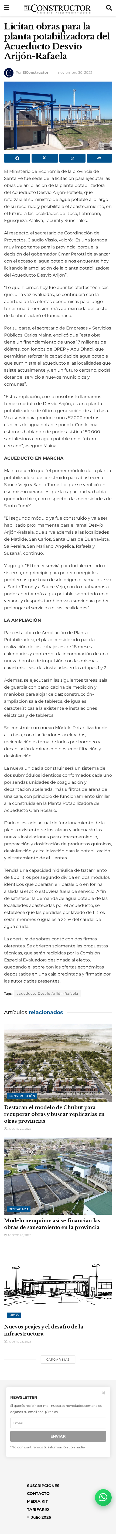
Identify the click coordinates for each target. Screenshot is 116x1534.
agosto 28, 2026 (19, 1129)
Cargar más (58, 1359)
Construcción (22, 1096)
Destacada (19, 1209)
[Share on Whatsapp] (72, 158)
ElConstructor (35, 72)
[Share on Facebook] (17, 158)
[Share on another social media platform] (99, 158)
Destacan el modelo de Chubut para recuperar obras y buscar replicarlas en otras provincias (54, 1114)
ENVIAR (58, 1436)
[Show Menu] (6, 8)
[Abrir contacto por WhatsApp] (103, 1497)
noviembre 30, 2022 (75, 72)
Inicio (14, 1315)
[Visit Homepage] (57, 8)
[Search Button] (109, 8)
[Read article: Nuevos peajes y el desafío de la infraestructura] (58, 1282)
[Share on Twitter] (45, 158)
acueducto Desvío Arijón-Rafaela (47, 993)
